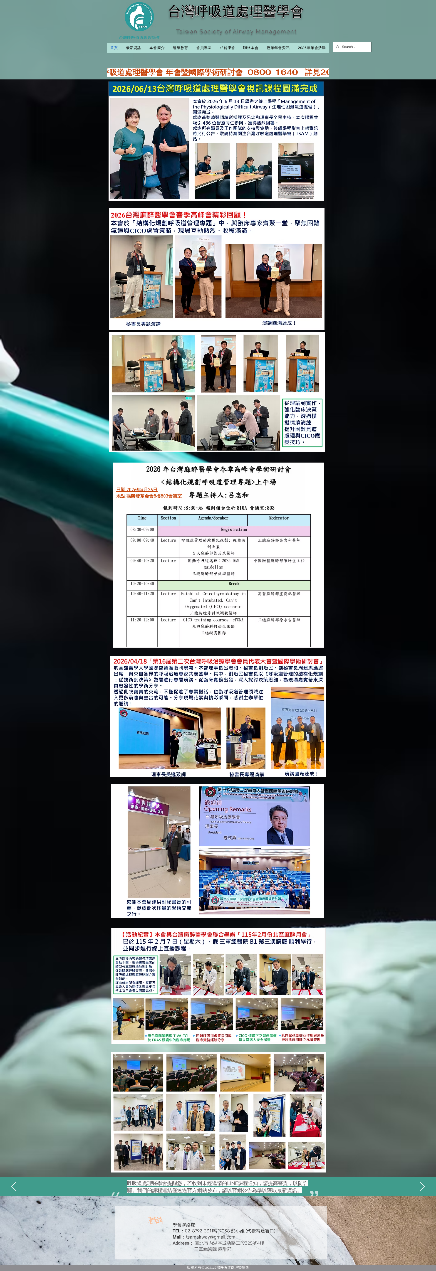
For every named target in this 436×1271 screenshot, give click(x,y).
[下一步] (422, 1187)
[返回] (13, 1187)
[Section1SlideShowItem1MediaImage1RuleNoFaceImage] (218, 1185)
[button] (180, 48)
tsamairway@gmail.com (210, 1237)
